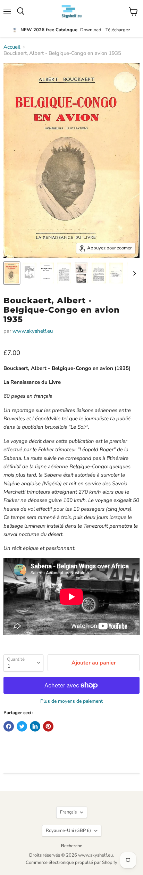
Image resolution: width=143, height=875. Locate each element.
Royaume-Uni (68, 830)
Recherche (71, 846)
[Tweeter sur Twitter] (22, 726)
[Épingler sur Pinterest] (48, 726)
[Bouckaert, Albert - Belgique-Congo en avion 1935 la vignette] (12, 273)
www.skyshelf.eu (32, 331)
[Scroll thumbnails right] (133, 273)
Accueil (11, 47)
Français (68, 812)
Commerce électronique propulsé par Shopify (71, 862)
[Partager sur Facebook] (8, 726)
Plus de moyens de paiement (71, 701)
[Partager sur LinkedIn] (35, 726)
